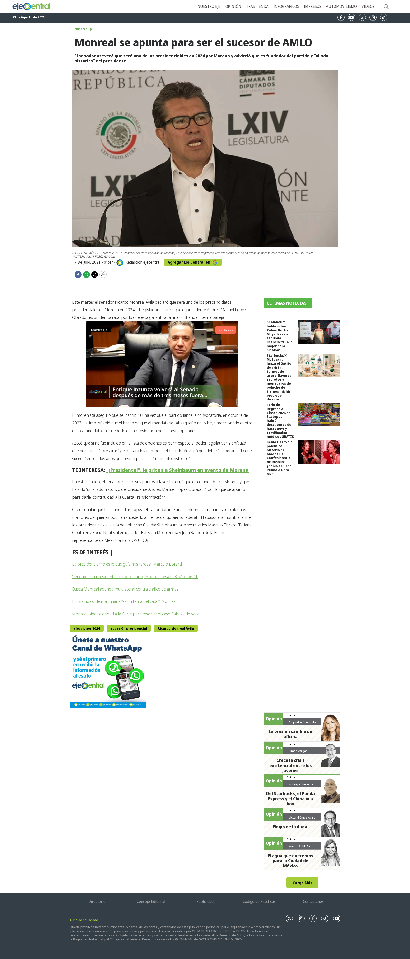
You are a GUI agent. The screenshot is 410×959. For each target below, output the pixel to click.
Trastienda (257, 6)
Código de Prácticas (259, 901)
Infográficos (286, 6)
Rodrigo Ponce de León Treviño (301, 786)
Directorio (97, 901)
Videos (368, 6)
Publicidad (205, 901)
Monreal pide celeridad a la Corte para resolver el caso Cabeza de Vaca (135, 614)
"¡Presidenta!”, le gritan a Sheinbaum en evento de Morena (177, 469)
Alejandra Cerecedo (302, 722)
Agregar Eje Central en (189, 262)
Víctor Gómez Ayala (302, 817)
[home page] (31, 6)
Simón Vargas (298, 751)
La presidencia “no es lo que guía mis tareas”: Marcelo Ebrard (127, 564)
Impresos (312, 6)
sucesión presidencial (129, 628)
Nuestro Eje (84, 29)
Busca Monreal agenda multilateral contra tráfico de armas (125, 589)
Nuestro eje (209, 6)
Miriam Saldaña (299, 846)
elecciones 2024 (87, 628)
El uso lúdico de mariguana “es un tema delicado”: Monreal (124, 601)
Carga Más (302, 882)
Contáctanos (313, 901)
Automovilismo (341, 6)
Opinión (233, 6)
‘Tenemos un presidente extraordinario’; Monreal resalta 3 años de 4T (135, 576)
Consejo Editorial (151, 901)
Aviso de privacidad (84, 920)
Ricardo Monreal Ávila (176, 628)
